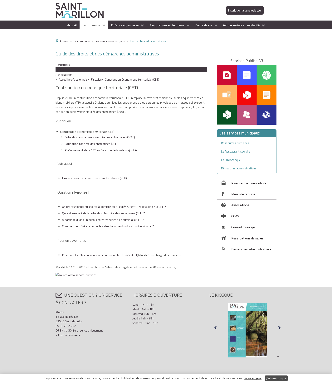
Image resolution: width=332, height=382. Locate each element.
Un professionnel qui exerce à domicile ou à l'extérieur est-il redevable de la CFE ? (114, 206)
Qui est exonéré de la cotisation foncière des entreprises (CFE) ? (103, 213)
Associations (64, 74)
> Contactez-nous (68, 335)
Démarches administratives (238, 168)
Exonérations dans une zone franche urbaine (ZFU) (94, 178)
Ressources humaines (235, 143)
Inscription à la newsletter (245, 10)
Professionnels (65, 69)
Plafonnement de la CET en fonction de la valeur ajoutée (101, 150)
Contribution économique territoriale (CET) (132, 79)
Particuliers (63, 64)
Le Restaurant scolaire (235, 151)
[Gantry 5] (80, 10)
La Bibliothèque (231, 160)
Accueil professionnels (73, 79)
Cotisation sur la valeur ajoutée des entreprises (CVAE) (100, 137)
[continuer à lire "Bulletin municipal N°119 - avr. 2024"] (247, 330)
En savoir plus (252, 378)
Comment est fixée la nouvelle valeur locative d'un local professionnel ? (108, 226)
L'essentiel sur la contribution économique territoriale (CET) (100, 255)
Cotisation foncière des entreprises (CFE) (91, 143)
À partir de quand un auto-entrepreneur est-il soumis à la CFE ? (103, 219)
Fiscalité (96, 79)
